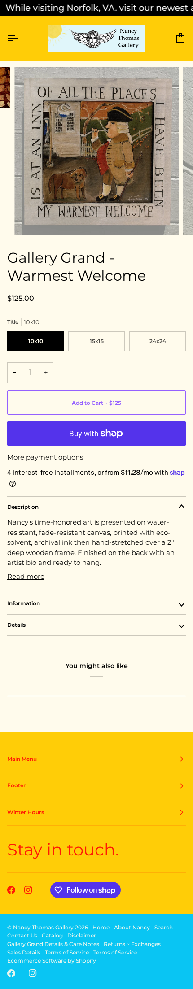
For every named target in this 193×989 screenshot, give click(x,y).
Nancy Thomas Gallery (43, 927)
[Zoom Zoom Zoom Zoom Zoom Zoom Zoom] (96, 151)
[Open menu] (20, 38)
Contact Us (22, 935)
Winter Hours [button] (25, 812)
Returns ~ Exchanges (132, 944)
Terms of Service (67, 952)
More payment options (45, 457)
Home (101, 927)
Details (16, 624)
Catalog (52, 935)
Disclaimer (81, 935)
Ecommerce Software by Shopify (51, 960)
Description (23, 506)
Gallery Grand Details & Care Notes (53, 944)
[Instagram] (28, 890)
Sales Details (23, 952)
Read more (25, 576)
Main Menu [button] (22, 758)
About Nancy (132, 927)
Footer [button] (16, 785)
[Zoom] (31, 218)
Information (23, 603)
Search (163, 927)
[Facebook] (11, 890)
